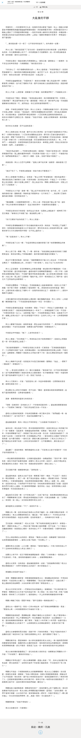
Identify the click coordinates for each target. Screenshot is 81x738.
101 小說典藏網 (40, 4)
